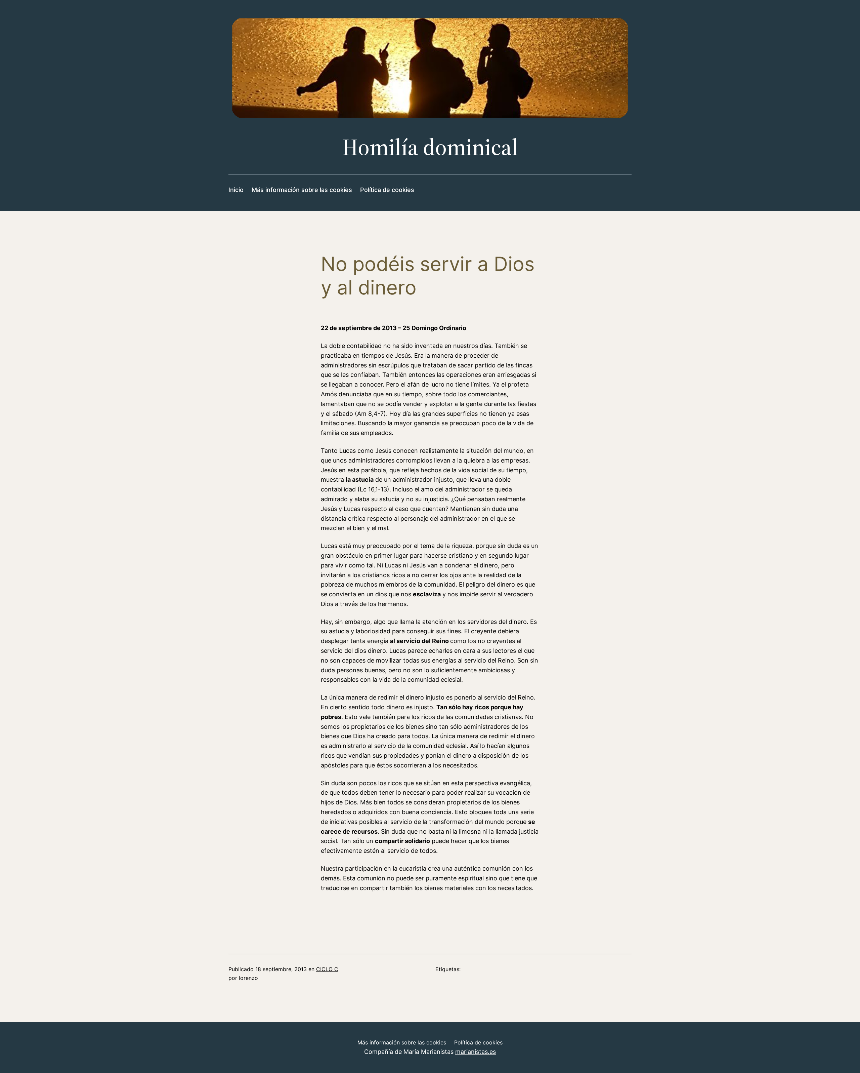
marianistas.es (475, 1051)
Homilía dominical (430, 147)
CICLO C (327, 969)
